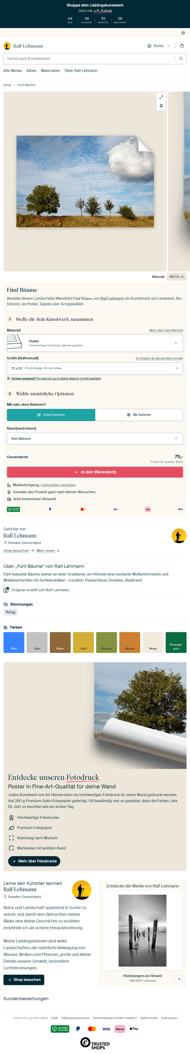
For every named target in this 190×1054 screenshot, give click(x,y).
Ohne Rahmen (54, 415)
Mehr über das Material (166, 330)
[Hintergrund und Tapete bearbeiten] (161, 106)
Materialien (50, 70)
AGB (54, 1018)
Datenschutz (149, 1018)
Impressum (169, 1018)
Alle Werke (12, 70)
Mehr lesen (46, 550)
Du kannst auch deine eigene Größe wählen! (56, 378)
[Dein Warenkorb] (182, 46)
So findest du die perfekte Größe (159, 358)
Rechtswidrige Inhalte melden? (115, 1018)
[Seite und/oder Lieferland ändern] (183, 33)
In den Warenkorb (98, 472)
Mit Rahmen (142, 415)
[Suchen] (180, 58)
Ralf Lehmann (28, 46)
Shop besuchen (16, 550)
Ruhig (10, 612)
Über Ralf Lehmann (81, 70)
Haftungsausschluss (75, 1018)
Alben (31, 70)
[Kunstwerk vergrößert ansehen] (161, 97)
